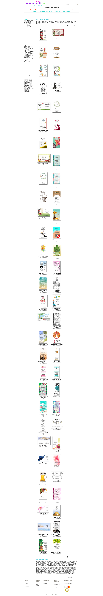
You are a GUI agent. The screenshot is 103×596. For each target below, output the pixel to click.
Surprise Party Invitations (28, 84)
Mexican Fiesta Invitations (28, 65)
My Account (69, 2)
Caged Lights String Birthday (56, 428)
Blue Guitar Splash (56, 396)
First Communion (49, 11)
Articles (26, 585)
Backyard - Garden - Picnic (28, 26)
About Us (26, 583)
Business (56, 9)
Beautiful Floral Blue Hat (43, 462)
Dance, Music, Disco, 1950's (28, 39)
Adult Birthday (62, 11)
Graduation (56, 11)
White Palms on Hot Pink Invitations (56, 501)
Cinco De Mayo (42, 11)
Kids (35, 9)
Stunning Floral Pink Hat (43, 513)
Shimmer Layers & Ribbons (28, 79)
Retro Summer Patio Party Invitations (56, 309)
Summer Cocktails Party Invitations (43, 78)
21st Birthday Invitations (27, 21)
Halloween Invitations (27, 52)
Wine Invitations (26, 89)
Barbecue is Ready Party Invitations (56, 150)
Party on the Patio (43, 321)
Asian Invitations (26, 24)
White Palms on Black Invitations (57, 327)
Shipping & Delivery (46, 581)
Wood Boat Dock (57, 517)
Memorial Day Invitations (28, 63)
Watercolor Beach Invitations (43, 344)
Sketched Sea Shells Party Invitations (43, 433)
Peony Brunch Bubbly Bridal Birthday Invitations (43, 309)
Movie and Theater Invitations (28, 67)
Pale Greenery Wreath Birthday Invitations (56, 114)
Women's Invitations (27, 91)
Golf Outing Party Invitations (43, 217)
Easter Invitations (26, 42)
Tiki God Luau (43, 552)
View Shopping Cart (57, 584)
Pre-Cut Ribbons (71, 9)
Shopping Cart (75, 2)
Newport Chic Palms (56, 480)
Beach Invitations (26, 30)
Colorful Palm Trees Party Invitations (56, 415)
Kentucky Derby (35, 11)
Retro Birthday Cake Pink (43, 379)
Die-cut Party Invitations (27, 40)
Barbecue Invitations (27, 29)
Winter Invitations (26, 90)
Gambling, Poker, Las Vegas (28, 48)
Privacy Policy (45, 583)
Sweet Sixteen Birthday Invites (28, 85)
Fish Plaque (57, 203)
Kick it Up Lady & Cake (57, 273)
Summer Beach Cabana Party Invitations (43, 362)
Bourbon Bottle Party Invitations (43, 60)
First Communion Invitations (28, 43)
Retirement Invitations (27, 74)
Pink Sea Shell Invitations (56, 468)
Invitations (29, 9)
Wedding (50, 9)
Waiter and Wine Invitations (43, 130)
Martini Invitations (26, 62)
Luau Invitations (26, 59)
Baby (39, 9)
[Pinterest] (56, 594)
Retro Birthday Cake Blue (56, 379)
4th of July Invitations (27, 47)
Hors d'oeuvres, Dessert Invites (29, 53)
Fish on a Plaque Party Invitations (57, 60)
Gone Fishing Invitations (56, 37)
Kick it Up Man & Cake (43, 273)
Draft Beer (43, 483)
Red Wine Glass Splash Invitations (57, 132)
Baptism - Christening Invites (28, 27)
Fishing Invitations (26, 44)
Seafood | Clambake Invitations (29, 78)
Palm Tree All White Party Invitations (56, 291)
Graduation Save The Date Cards (29, 51)
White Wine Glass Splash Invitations (43, 150)
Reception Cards (26, 73)
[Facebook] (50, 594)
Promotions (27, 586)
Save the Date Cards (27, 77)
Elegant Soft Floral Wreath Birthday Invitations (43, 186)
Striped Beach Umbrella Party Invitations (43, 535)
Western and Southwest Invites (29, 88)
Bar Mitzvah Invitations (27, 28)
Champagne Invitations (27, 33)
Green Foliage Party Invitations (56, 552)
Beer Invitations (26, 31)
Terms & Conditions (37, 585)
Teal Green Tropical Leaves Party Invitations (57, 168)
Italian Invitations (26, 56)
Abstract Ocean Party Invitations (43, 291)
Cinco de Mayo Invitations (28, 34)
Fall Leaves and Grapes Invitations (43, 501)
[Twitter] (53, 594)
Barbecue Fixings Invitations (43, 163)
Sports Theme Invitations (28, 81)
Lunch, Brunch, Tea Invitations (28, 60)
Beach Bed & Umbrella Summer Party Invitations (56, 222)
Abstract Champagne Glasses (43, 256)
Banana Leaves (56, 257)
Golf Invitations (26, 49)
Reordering (55, 587)
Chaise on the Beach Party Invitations (56, 240)
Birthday (44, 9)
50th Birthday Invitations (27, 22)
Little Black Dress (57, 90)
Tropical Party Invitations (28, 86)
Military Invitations (27, 66)
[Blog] (47, 594)
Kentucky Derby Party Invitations (29, 58)
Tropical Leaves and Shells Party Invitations (56, 186)
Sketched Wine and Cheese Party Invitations (43, 204)
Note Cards (63, 9)
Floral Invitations (26, 45)
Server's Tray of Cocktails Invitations (43, 240)
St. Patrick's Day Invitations (28, 82)
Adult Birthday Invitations (28, 20)
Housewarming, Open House (28, 55)
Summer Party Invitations (28, 83)
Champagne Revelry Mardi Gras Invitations (56, 535)
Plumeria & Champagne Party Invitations (57, 451)
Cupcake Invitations (27, 38)
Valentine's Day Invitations (28, 87)
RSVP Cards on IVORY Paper (28, 76)
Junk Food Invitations (27, 57)
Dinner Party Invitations (27, 41)
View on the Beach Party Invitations (43, 415)
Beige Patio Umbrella (43, 445)
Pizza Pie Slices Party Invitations (56, 344)
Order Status (56, 586)
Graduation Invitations (27, 50)
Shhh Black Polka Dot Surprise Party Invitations (43, 96)
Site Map (44, 585)
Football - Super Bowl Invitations (29, 46)
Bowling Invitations (27, 32)
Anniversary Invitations (27, 23)
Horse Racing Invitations (27, 54)
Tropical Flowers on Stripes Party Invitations (43, 397)
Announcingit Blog (28, 581)
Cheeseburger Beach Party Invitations (56, 78)
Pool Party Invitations (27, 72)
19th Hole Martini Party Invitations (43, 114)
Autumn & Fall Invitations (27, 25)
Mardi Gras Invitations (27, 61)
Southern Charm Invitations (28, 80)
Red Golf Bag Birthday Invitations (43, 42)
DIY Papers (68, 11)
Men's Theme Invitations (28, 64)
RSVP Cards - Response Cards (28, 75)
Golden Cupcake (57, 361)
